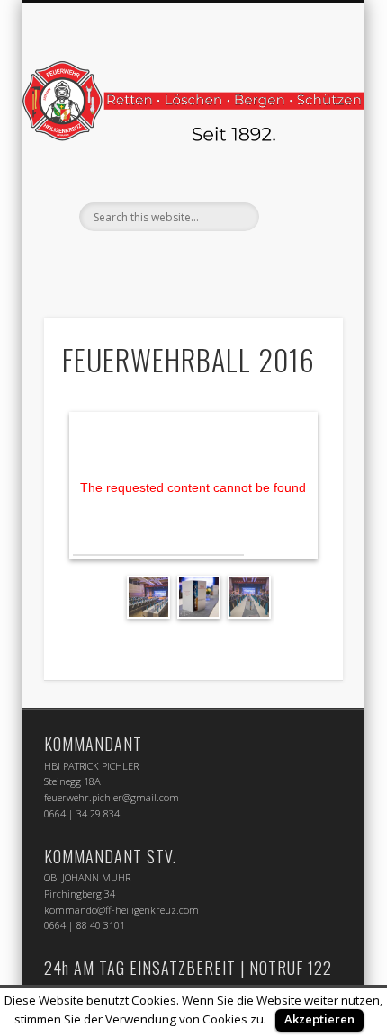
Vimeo (209, 261)
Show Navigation (299, 161)
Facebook (172, 261)
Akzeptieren (319, 1019)
